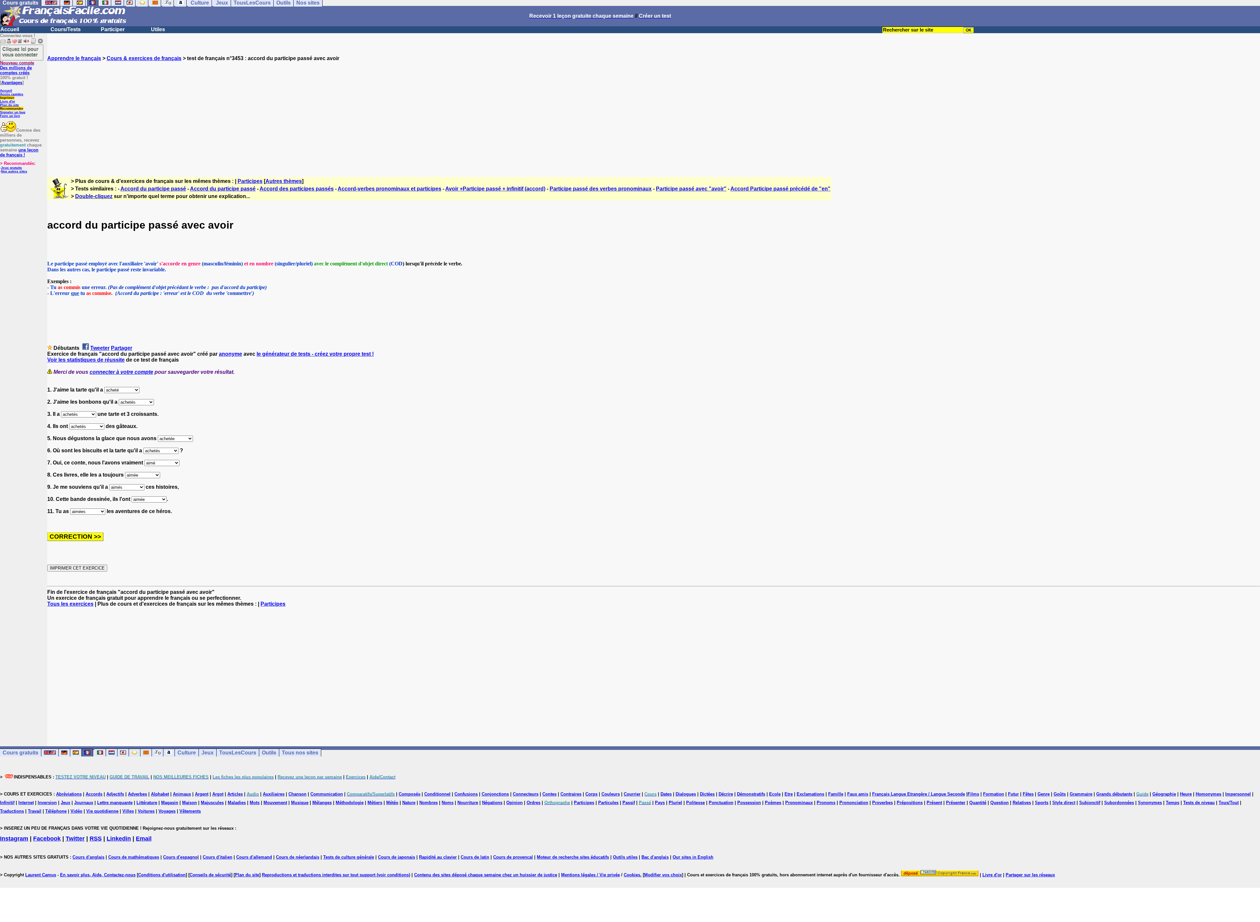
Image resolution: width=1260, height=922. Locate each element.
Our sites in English (693, 857)
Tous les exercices (70, 604)
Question (999, 802)
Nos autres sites (14, 171)
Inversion (47, 802)
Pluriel (675, 802)
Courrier (632, 794)
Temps (1172, 802)
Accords (94, 794)
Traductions (12, 811)
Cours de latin (475, 857)
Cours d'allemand (254, 857)
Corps (591, 794)
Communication (326, 794)
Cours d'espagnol (181, 857)
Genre (1044, 794)
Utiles (158, 29)
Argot (217, 794)
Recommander (11, 108)
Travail (34, 811)
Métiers (375, 802)
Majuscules (212, 802)
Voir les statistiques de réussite (86, 360)
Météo (392, 802)
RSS (96, 838)
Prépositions (910, 802)
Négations (492, 802)
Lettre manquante (115, 802)
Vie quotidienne (102, 811)
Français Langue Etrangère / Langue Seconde (918, 794)
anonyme (230, 354)
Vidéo (76, 811)
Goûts (1060, 794)
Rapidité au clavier (438, 857)
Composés (409, 794)
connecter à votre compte (121, 372)
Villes (128, 811)
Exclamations (810, 794)
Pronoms (826, 802)
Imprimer (7, 98)
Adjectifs (115, 794)
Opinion (514, 802)
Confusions (466, 794)
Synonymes (1150, 802)
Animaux (182, 794)
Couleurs (610, 794)
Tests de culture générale (348, 857)
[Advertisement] (653, 113)
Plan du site (9, 105)
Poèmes (773, 802)
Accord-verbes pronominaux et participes (389, 188)
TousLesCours (237, 752)
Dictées (707, 794)
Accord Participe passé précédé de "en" (780, 188)
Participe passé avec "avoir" (691, 188)
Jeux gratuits (11, 167)
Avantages (11, 82)
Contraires (570, 794)
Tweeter (100, 348)
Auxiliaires (273, 794)
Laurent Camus (40, 874)
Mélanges (322, 802)
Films (973, 794)
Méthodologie (350, 802)
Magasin (169, 802)
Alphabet (160, 794)
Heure (1186, 794)
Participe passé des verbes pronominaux (601, 188)
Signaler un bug (12, 112)
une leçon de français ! (19, 152)
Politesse (695, 802)
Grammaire (1081, 794)
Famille (835, 794)
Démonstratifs (751, 794)
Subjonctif (1089, 802)
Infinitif (7, 802)
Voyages (167, 811)
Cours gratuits (20, 752)
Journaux (83, 802)
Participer (113, 29)
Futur (1013, 794)
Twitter (75, 838)
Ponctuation (721, 802)
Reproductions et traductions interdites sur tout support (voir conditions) (336, 874)
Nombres (428, 802)
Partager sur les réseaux (1030, 874)
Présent (934, 802)
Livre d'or (7, 101)
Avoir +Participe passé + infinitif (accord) (495, 188)
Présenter (955, 802)
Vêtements (190, 811)
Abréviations (69, 794)
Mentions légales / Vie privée (590, 874)
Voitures (146, 811)
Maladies (237, 802)
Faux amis (857, 794)
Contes (549, 794)
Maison (189, 802)
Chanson (297, 794)
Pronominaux (799, 802)
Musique (299, 802)
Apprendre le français (74, 58)
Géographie (1164, 794)
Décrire (726, 794)
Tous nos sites (300, 752)
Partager (121, 348)
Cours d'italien (217, 857)
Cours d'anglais (88, 857)
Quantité (977, 802)
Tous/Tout (1229, 802)
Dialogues (686, 794)
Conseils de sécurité (210, 874)
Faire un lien (10, 116)
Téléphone (56, 811)
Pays (660, 802)
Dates (666, 794)
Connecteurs (525, 794)
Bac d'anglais (655, 857)
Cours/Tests (66, 29)
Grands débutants (1114, 794)
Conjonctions (495, 794)
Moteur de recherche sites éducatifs (573, 857)
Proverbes (882, 802)
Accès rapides (11, 94)
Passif (628, 802)
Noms (447, 802)
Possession (749, 802)
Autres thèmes (283, 181)
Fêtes (1028, 794)
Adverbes (137, 794)
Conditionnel (437, 794)
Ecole (775, 794)
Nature (408, 802)
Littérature (146, 802)
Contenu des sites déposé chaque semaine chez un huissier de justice (485, 874)
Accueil (9, 29)
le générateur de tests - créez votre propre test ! (315, 354)
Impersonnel (1238, 794)
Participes (250, 181)
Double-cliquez (94, 196)
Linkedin (119, 838)
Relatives (1022, 802)
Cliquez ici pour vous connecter (20, 51)
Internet (26, 802)
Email (144, 838)
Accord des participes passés (297, 188)
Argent (201, 794)
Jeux (207, 752)
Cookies (632, 874)
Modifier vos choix (663, 874)
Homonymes (1208, 794)
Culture (187, 752)
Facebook (47, 838)
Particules (608, 802)
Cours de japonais (396, 857)
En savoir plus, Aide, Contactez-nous (98, 874)
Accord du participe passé (153, 188)
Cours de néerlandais (297, 857)
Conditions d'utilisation (162, 874)
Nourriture (467, 802)
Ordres (533, 802)
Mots (255, 802)
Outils (269, 752)
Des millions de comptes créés (17, 67)
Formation (993, 794)
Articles (235, 794)
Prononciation (853, 802)
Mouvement (275, 802)
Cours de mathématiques (133, 857)
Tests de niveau (1199, 802)
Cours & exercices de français (144, 58)
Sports (1041, 802)
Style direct (1063, 802)
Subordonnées (1119, 802)
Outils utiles (625, 857)
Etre (789, 794)
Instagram (14, 838)
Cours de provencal (513, 857)
